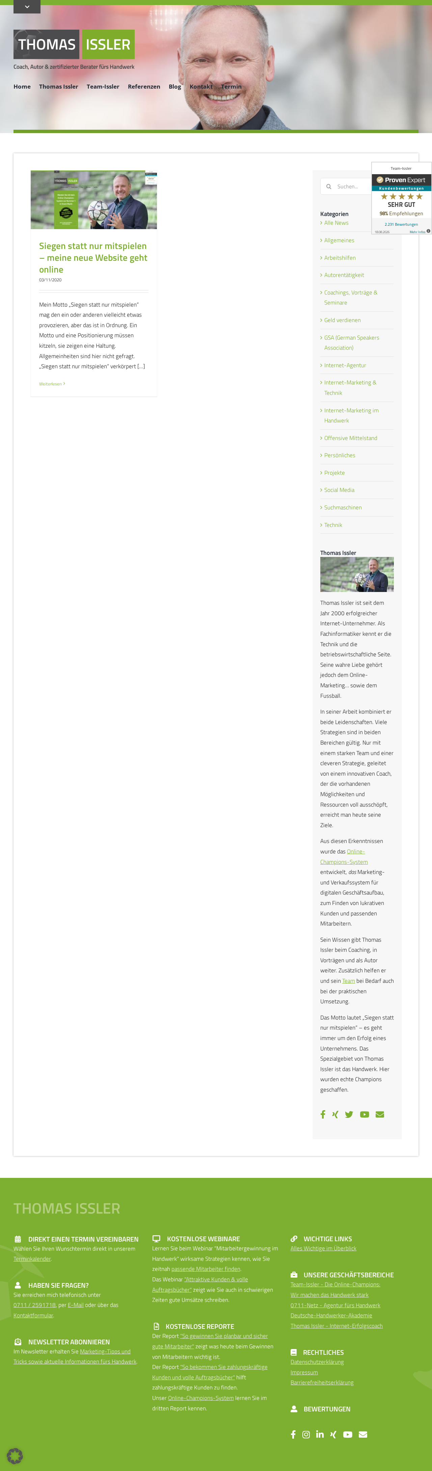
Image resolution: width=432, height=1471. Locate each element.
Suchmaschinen (343, 507)
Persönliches (339, 455)
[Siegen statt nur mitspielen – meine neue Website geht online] (94, 199)
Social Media (339, 490)
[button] (15, 1456)
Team (348, 980)
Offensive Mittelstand (350, 438)
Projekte (334, 472)
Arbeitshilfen (340, 257)
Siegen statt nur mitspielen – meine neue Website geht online (93, 257)
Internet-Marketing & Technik (350, 387)
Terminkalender (32, 1258)
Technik (333, 525)
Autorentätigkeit (344, 275)
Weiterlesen (50, 383)
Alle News (336, 222)
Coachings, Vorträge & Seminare (351, 297)
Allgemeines (339, 240)
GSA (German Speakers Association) (351, 342)
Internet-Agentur (345, 365)
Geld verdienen (342, 320)
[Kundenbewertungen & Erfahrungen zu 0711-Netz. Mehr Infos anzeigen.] (401, 198)
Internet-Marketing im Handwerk (351, 415)
